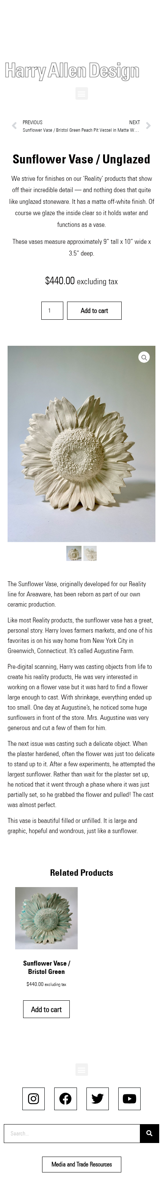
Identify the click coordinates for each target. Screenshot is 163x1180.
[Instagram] (33, 1099)
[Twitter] (97, 1099)
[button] (81, 93)
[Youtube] (129, 1099)
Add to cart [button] (46, 1009)
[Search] (149, 1134)
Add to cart (94, 311)
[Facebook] (65, 1099)
